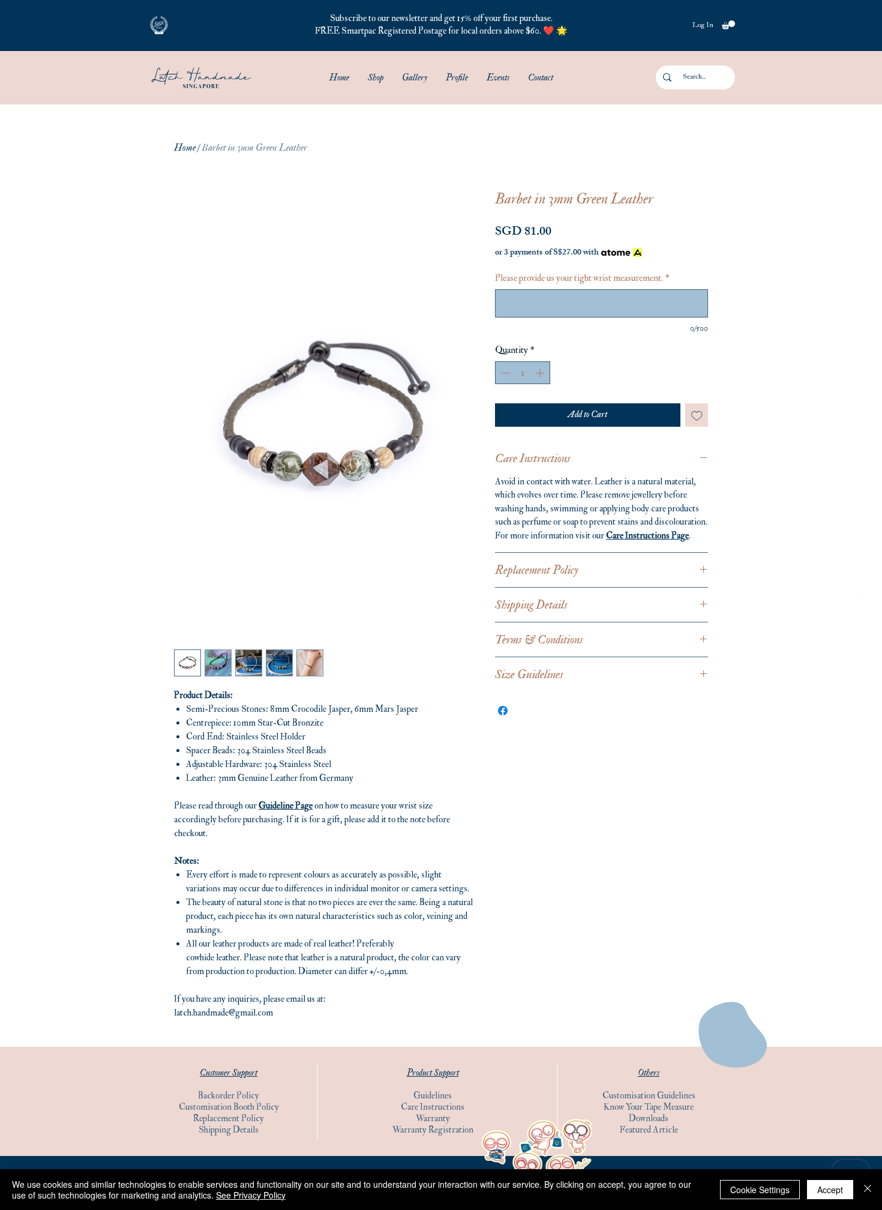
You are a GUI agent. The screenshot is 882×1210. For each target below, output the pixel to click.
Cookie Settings (760, 1190)
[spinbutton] (523, 373)
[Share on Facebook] (503, 710)
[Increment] (541, 373)
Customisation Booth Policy (229, 1107)
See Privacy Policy (251, 1195)
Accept (830, 1190)
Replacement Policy (228, 1118)
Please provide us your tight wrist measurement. (582, 278)
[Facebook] (862, 593)
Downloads (648, 1118)
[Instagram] (862, 616)
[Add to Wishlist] (697, 415)
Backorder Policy (228, 1095)
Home (185, 148)
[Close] (867, 1189)
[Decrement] (505, 373)
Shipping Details (229, 1130)
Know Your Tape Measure (649, 1107)
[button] (159, 25)
